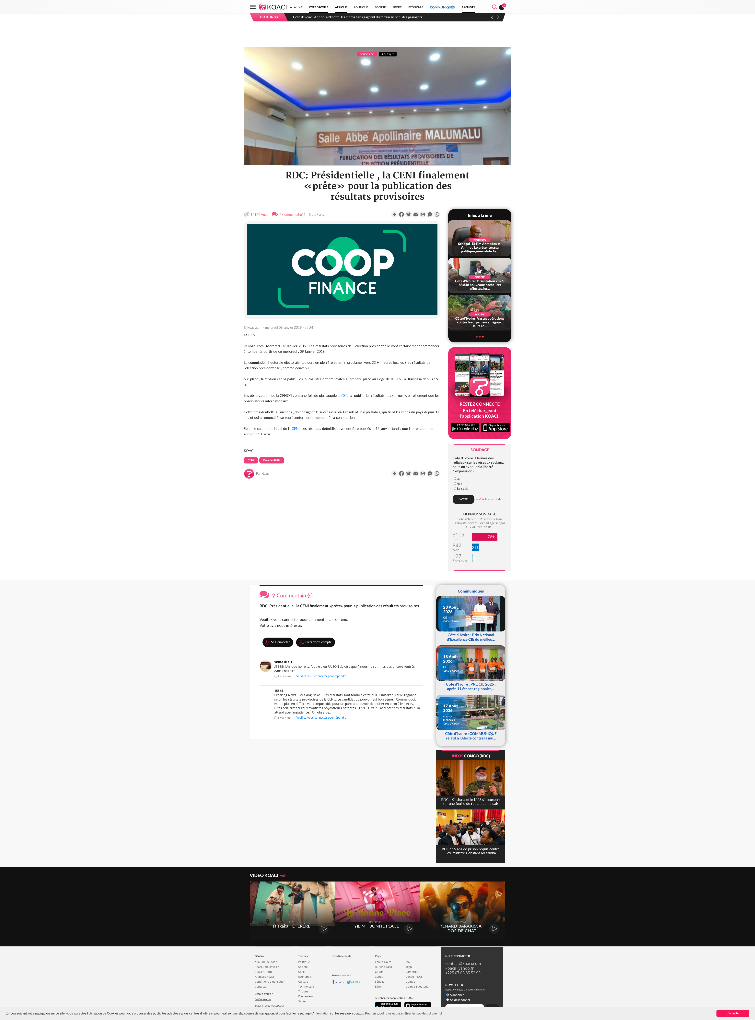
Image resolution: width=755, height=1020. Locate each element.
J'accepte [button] (732, 1013)
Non (459, 483)
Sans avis (462, 488)
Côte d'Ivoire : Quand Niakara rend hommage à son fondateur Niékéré (343, 17)
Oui (459, 478)
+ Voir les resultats (489, 499)
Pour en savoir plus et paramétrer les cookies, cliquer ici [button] (403, 1013)
